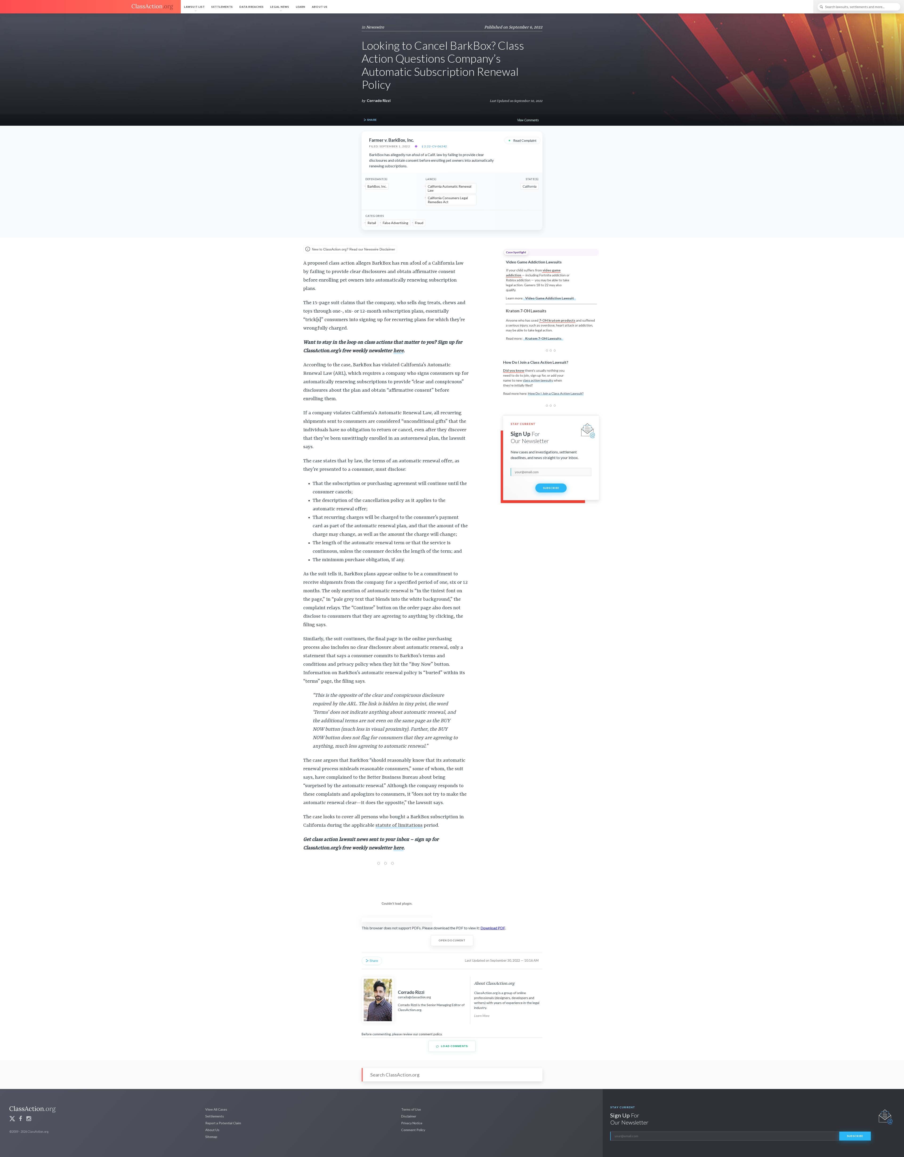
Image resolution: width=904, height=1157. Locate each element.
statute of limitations (399, 825)
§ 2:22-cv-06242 (434, 146)
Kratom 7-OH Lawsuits (543, 338)
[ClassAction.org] (90, 7)
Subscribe (551, 488)
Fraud (419, 223)
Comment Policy (413, 1130)
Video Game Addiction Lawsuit (549, 298)
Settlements (222, 6)
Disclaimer (408, 1116)
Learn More (481, 1016)
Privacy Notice (411, 1123)
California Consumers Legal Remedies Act (448, 200)
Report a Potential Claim (223, 1123)
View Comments (528, 120)
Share (371, 119)
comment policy (430, 1034)
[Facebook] (20, 1119)
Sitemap (211, 1137)
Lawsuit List (194, 6)
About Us (319, 6)
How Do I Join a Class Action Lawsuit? (556, 393)
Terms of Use (411, 1109)
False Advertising (395, 223)
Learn (301, 6)
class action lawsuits (538, 380)
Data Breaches (251, 6)
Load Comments (454, 1046)
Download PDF (492, 928)
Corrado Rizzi (379, 100)
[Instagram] (29, 1119)
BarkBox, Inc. (377, 186)
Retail (371, 223)
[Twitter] (12, 1119)
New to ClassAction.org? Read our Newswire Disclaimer (353, 249)
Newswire (375, 27)
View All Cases (216, 1109)
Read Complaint (522, 140)
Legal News (279, 6)
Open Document (452, 940)
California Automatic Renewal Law (449, 188)
